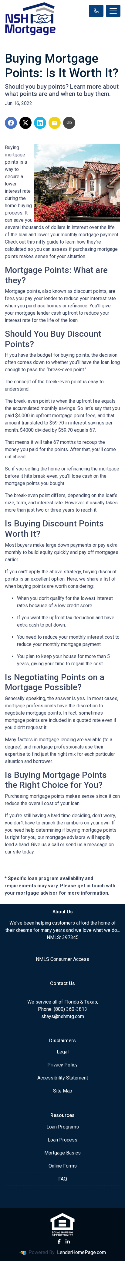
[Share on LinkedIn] (40, 123)
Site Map (62, 1091)
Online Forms (63, 1166)
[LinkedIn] (68, 1241)
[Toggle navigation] (113, 11)
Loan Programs (62, 1127)
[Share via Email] (55, 123)
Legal (63, 1052)
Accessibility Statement (62, 1078)
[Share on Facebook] (11, 123)
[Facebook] (59, 1241)
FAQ (62, 1179)
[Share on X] (25, 123)
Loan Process (62, 1140)
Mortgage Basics (62, 1153)
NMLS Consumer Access (62, 959)
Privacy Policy (62, 1065)
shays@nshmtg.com (62, 1016)
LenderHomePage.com (81, 1252)
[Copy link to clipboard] (69, 123)
